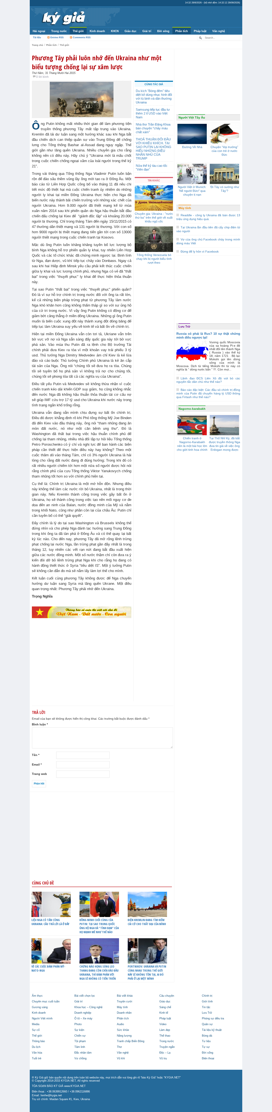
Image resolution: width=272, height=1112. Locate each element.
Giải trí (146, 31)
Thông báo (38, 1041)
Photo (78, 1024)
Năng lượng (124, 1035)
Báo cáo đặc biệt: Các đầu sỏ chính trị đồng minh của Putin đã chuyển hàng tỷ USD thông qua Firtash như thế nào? (208, 393)
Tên (35, 755)
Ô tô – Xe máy (83, 1018)
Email (37, 764)
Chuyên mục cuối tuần (46, 1001)
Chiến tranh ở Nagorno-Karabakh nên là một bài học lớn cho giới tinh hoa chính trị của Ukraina (192, 446)
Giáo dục (130, 31)
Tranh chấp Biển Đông (130, 1041)
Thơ (119, 1047)
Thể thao (164, 1035)
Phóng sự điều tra (213, 1018)
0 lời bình (42, 76)
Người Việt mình (42, 1018)
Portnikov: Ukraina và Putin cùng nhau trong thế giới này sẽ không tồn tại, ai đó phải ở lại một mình (147, 972)
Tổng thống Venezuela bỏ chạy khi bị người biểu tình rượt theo (154, 258)
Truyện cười (124, 1001)
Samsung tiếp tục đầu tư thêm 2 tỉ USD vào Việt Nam (153, 113)
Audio (120, 1024)
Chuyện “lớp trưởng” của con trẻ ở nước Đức (224, 150)
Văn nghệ (218, 31)
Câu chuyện (166, 995)
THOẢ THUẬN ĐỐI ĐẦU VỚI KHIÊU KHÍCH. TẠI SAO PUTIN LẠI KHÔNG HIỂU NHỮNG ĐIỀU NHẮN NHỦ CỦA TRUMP (153, 148)
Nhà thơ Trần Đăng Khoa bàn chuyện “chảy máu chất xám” (153, 128)
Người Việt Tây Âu (191, 117)
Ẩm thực (37, 995)
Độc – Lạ (164, 1052)
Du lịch (36, 1047)
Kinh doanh (97, 31)
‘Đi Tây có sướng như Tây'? (224, 188)
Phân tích (181, 31)
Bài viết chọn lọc (84, 995)
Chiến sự (80, 1035)
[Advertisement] (81, 668)
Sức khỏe (123, 1030)
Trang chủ (37, 45)
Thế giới (78, 31)
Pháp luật (200, 31)
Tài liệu (37, 37)
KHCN (115, 31)
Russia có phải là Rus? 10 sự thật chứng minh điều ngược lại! (208, 335)
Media (35, 1024)
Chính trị (207, 995)
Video (162, 1024)
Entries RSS (57, 37)
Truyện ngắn (167, 1047)
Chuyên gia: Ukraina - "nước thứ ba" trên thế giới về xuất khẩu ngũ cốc (154, 217)
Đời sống (163, 31)
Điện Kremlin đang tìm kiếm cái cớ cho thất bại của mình (147, 922)
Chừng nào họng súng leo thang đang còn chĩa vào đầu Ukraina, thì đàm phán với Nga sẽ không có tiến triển (99, 972)
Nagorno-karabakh (191, 408)
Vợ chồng (80, 1058)
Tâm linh (79, 1047)
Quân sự (207, 1024)
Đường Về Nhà (192, 147)
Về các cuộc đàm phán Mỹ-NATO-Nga (48, 968)
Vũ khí (121, 1058)
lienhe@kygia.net (51, 1095)
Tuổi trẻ (36, 1058)
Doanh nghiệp (82, 1012)
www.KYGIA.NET (75, 1086)
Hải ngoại (39, 31)
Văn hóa (37, 1052)
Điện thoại (208, 1058)
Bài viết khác (125, 995)
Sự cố (36, 1030)
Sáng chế (165, 1007)
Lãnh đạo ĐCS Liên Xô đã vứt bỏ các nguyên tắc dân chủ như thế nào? (208, 380)
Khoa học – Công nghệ (88, 1007)
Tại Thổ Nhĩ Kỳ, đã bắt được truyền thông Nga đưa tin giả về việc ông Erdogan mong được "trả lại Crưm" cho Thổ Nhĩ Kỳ (224, 448)
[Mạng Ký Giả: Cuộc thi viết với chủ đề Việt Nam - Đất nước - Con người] (81, 612)
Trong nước (59, 31)
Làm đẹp (164, 1030)
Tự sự (206, 1047)
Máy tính (184, 208)
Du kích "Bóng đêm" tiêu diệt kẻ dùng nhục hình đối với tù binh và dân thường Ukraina (154, 96)
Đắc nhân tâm (83, 1052)
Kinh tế (163, 1012)
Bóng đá (207, 1035)
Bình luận (40, 724)
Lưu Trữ (184, 326)
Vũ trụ (163, 1058)
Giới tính (207, 1001)
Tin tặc (206, 1007)
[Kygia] (63, 16)
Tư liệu (206, 1041)
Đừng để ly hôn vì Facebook (200, 251)
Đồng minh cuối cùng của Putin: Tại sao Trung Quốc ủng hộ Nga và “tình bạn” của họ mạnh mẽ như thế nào (99, 926)
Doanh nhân (124, 1012)
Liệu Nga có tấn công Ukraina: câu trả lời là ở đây (50, 922)
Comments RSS (82, 37)
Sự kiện (79, 1030)
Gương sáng (40, 1007)
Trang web (39, 774)
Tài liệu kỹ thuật (212, 1030)
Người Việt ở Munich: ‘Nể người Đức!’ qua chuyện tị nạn (192, 190)
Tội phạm (80, 1041)
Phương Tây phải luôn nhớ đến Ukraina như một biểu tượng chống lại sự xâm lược (97, 62)
